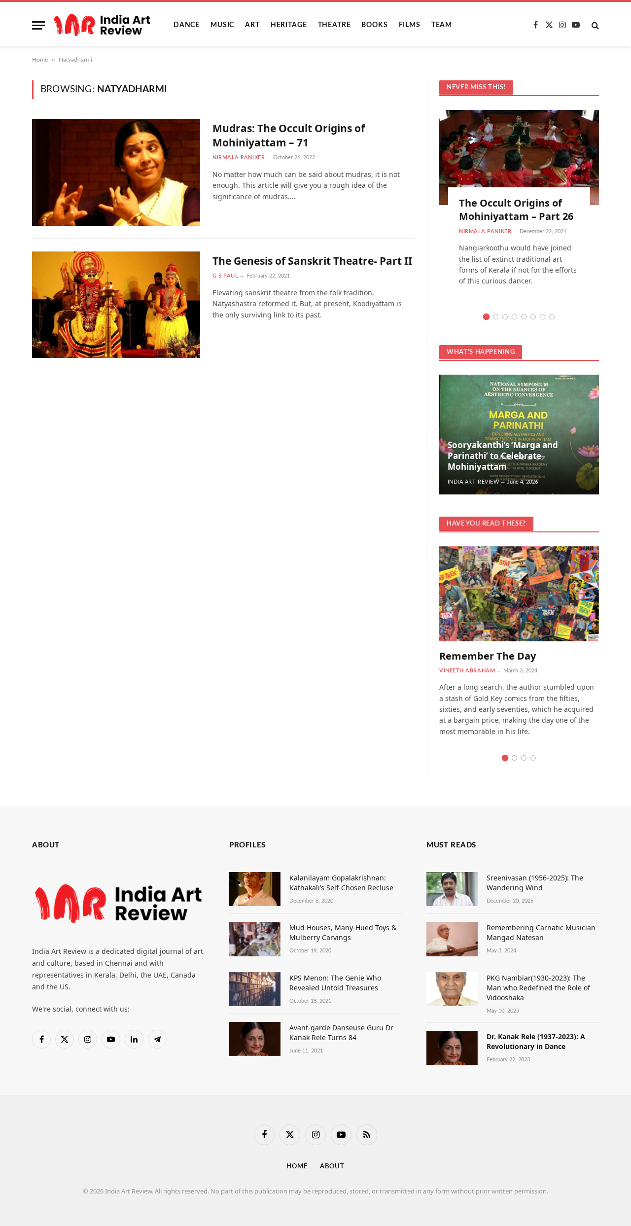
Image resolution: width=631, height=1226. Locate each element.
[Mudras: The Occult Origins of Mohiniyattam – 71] (116, 172)
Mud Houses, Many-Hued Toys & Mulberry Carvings (342, 932)
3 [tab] (505, 317)
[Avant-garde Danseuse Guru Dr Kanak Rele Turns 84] (254, 1039)
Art (252, 25)
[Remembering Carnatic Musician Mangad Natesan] (452, 939)
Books (374, 25)
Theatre (334, 25)
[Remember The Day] (519, 593)
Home (40, 60)
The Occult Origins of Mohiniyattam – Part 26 (516, 209)
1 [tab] (486, 317)
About (332, 1166)
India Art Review (473, 482)
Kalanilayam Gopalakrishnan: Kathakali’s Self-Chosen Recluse (341, 882)
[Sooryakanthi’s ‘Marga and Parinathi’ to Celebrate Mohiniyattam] (519, 434)
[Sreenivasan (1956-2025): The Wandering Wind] (452, 889)
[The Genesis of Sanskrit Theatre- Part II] (116, 304)
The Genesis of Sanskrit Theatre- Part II (312, 261)
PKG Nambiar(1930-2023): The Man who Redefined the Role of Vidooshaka (538, 987)
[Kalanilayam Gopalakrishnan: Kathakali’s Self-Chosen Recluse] (254, 889)
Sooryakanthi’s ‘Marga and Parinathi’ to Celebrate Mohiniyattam (503, 456)
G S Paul (225, 276)
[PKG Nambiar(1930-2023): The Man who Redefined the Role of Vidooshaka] (452, 989)
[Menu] (38, 25)
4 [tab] (514, 317)
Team (441, 25)
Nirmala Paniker (238, 157)
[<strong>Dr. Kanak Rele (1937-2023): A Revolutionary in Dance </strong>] (452, 1048)
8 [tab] (552, 317)
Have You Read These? (486, 524)
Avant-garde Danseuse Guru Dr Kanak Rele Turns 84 (341, 1032)
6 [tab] (533, 317)
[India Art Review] (102, 25)
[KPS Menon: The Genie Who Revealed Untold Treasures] (254, 989)
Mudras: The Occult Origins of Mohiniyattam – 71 (288, 135)
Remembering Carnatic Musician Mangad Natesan (541, 932)
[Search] (594, 25)
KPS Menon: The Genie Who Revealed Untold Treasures (335, 982)
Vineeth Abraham (467, 670)
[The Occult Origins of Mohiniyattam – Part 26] (519, 157)
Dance (187, 25)
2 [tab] (495, 317)
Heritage (289, 25)
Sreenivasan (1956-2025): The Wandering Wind (535, 882)
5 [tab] (523, 317)
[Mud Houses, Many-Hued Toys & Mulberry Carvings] (254, 939)
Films (410, 25)
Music (222, 25)
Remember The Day (487, 656)
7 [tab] (542, 317)
